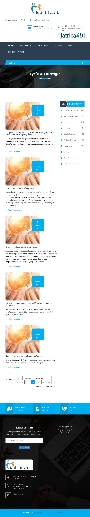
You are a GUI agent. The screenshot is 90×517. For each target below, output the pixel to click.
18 (27, 382)
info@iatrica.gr (12, 20)
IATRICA (11, 45)
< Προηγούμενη (39, 378)
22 (49, 382)
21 (43, 382)
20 (38, 382)
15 (54, 378)
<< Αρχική (27, 378)
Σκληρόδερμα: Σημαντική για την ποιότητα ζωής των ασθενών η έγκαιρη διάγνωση (28, 134)
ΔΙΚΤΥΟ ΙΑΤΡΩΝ (26, 45)
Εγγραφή (47, 20)
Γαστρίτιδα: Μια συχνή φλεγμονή (20, 188)
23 (54, 382)
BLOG (70, 45)
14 (49, 378)
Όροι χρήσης (37, 512)
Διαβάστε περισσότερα (13, 151)
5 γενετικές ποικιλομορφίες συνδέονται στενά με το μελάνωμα (28, 304)
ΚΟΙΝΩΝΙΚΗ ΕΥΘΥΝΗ (16, 52)
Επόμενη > (39, 386)
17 (22, 382)
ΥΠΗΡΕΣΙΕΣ (58, 45)
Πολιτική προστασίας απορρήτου (56, 512)
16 (17, 382)
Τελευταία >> (50, 386)
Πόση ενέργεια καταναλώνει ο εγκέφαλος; (24, 356)
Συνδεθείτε (36, 20)
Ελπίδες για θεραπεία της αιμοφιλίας (21, 247)
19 (33, 382)
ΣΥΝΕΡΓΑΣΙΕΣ (43, 45)
